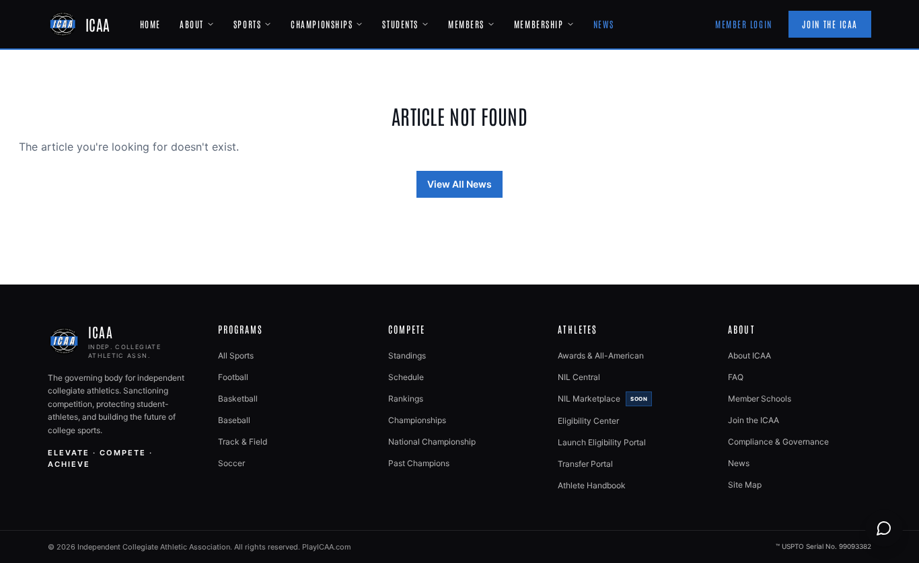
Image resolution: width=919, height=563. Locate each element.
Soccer (231, 463)
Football (233, 377)
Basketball (238, 398)
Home (150, 24)
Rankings (405, 398)
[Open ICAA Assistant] (884, 528)
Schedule (406, 377)
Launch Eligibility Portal (602, 442)
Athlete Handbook (592, 485)
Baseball (234, 420)
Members (466, 24)
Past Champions (418, 463)
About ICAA (749, 355)
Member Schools (759, 398)
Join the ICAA (830, 24)
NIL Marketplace (602, 398)
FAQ (735, 377)
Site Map (745, 485)
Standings (407, 355)
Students (400, 24)
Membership (539, 24)
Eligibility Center (588, 421)
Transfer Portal (585, 464)
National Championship (432, 442)
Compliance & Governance (778, 442)
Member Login (743, 24)
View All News (459, 184)
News (603, 24)
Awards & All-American (601, 355)
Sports (247, 24)
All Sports (236, 355)
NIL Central (579, 377)
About (192, 24)
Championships (322, 24)
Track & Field (242, 442)
